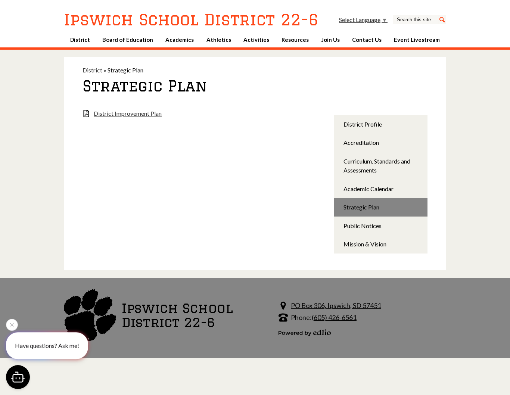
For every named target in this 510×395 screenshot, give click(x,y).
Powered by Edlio (305, 332)
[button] (80, 39)
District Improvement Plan (128, 113)
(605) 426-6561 (334, 317)
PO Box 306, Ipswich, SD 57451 (336, 305)
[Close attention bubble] (12, 325)
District (92, 70)
